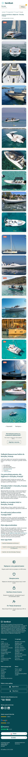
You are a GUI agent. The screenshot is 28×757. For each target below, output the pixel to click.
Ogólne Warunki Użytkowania (4, 744)
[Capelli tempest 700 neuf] (14, 73)
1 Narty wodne (7, 471)
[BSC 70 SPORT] (14, 222)
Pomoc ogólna (18, 669)
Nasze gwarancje (5, 644)
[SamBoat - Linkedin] (8, 708)
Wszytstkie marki (19, 659)
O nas (2, 641)
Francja (3, 673)
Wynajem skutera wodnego (19, 651)
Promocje (17, 658)
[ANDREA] (14, 308)
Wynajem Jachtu (19, 646)
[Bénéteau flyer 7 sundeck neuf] (14, 51)
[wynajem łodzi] (7, 3)
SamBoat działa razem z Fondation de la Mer (14, 533)
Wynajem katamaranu (20, 649)
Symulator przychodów (7, 647)
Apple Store (15, 686)
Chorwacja (3, 669)
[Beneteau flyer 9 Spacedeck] (14, 138)
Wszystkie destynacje (6, 678)
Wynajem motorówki (20, 641)
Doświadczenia (5, 659)
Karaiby (3, 676)
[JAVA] (14, 117)
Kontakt (17, 672)
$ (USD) (13, 737)
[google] (4, 720)
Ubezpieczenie (5, 646)
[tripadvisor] (5, 727)
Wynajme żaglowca (19, 647)
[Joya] (14, 201)
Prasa (2, 656)
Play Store (15, 691)
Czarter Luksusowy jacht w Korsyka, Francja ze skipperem (14, 547)
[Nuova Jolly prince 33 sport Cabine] (14, 265)
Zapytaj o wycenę (14, 442)
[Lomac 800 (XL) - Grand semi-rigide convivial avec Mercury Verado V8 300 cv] (14, 160)
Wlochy (2, 675)
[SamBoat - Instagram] (5, 708)
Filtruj (23, 6)
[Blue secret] (14, 328)
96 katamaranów (7, 469)
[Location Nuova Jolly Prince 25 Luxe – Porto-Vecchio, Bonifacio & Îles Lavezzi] (14, 181)
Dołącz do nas (4, 643)
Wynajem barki (18, 653)
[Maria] (14, 391)
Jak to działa (18, 670)
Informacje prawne (5, 742)
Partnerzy (17, 743)
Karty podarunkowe (6, 652)
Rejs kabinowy (18, 656)
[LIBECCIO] (14, 413)
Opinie (2, 655)
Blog (2, 661)
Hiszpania (3, 672)
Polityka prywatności (20, 742)
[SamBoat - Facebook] (2, 708)
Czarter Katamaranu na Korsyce (10, 543)
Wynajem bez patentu (20, 655)
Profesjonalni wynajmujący (4, 650)
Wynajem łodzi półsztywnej (18, 644)
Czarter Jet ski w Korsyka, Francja (11, 552)
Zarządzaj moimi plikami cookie (21, 674)
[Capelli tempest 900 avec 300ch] (14, 95)
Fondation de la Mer (6, 658)
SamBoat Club (4, 653)
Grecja (2, 670)
